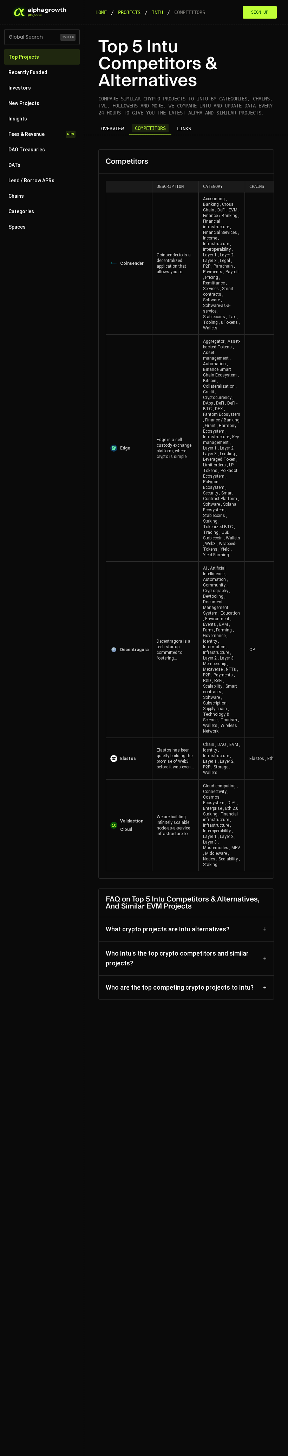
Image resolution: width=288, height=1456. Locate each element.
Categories (21, 211)
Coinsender (132, 263)
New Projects (23, 103)
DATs (14, 165)
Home (101, 12)
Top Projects (23, 57)
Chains (16, 196)
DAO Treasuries (26, 149)
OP (252, 649)
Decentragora (134, 649)
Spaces (17, 227)
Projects (129, 12)
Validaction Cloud (131, 825)
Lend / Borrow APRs (31, 180)
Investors (19, 88)
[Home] (39, 12)
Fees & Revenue (41, 134)
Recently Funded (27, 72)
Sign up (259, 12)
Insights (17, 119)
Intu (157, 12)
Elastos (128, 758)
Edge (125, 448)
